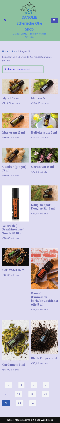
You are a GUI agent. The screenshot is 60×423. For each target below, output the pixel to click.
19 (18, 394)
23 (19, 403)
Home (5, 51)
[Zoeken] (5, 20)
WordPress (47, 420)
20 (32, 394)
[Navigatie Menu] (54, 20)
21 (45, 394)
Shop (14, 51)
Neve (10, 420)
